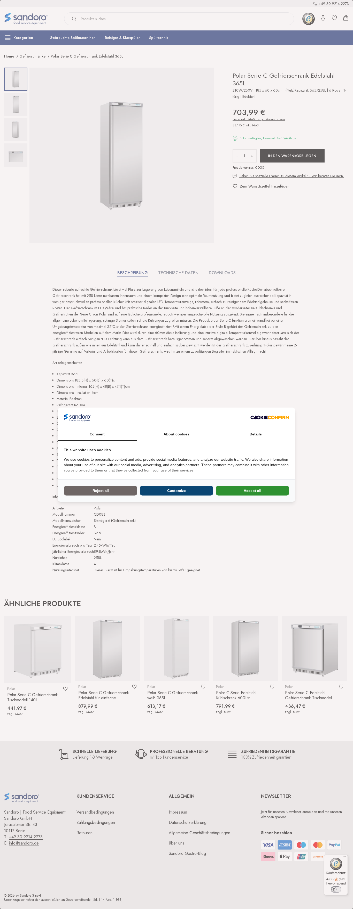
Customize (176, 491)
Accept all (252, 491)
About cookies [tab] (176, 434)
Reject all (101, 491)
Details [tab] (256, 434)
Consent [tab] (97, 434)
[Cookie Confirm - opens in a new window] (269, 417)
